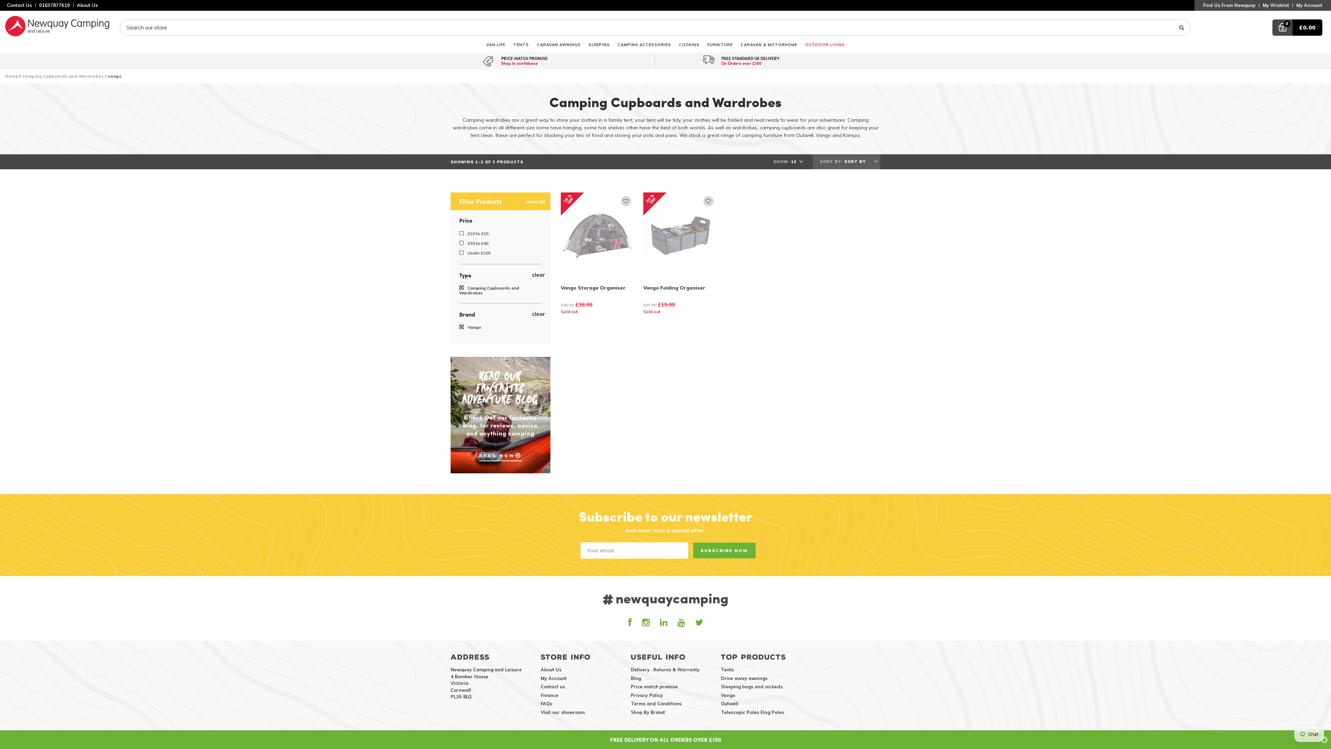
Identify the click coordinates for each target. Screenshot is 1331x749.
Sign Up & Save (666, 430)
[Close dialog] (761, 308)
